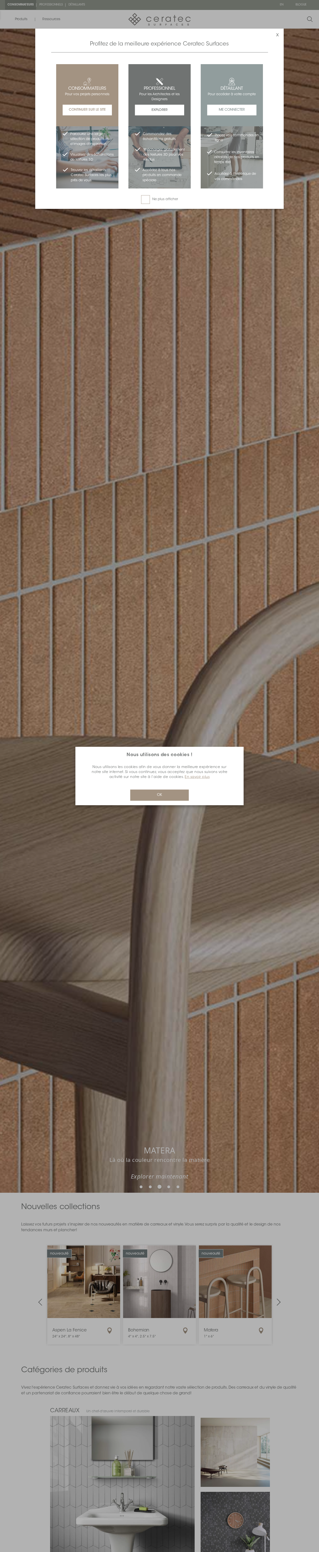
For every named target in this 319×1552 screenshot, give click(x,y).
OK (159, 795)
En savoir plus (197, 777)
